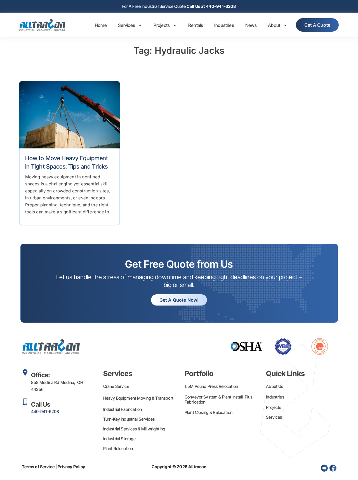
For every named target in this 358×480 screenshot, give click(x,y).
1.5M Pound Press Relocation (211, 386)
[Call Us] (25, 402)
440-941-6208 (45, 411)
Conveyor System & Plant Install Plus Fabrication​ (219, 399)
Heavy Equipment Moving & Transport (138, 398)
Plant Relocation (118, 448)
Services (126, 25)
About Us (274, 386)
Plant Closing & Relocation (208, 412)
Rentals (195, 25)
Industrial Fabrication (122, 409)
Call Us (41, 404)
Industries (224, 25)
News (251, 25)
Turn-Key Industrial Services (129, 419)
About (274, 25)
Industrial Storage (119, 438)
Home (101, 25)
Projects (162, 25)
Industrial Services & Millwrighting (134, 429)
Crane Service (116, 386)
